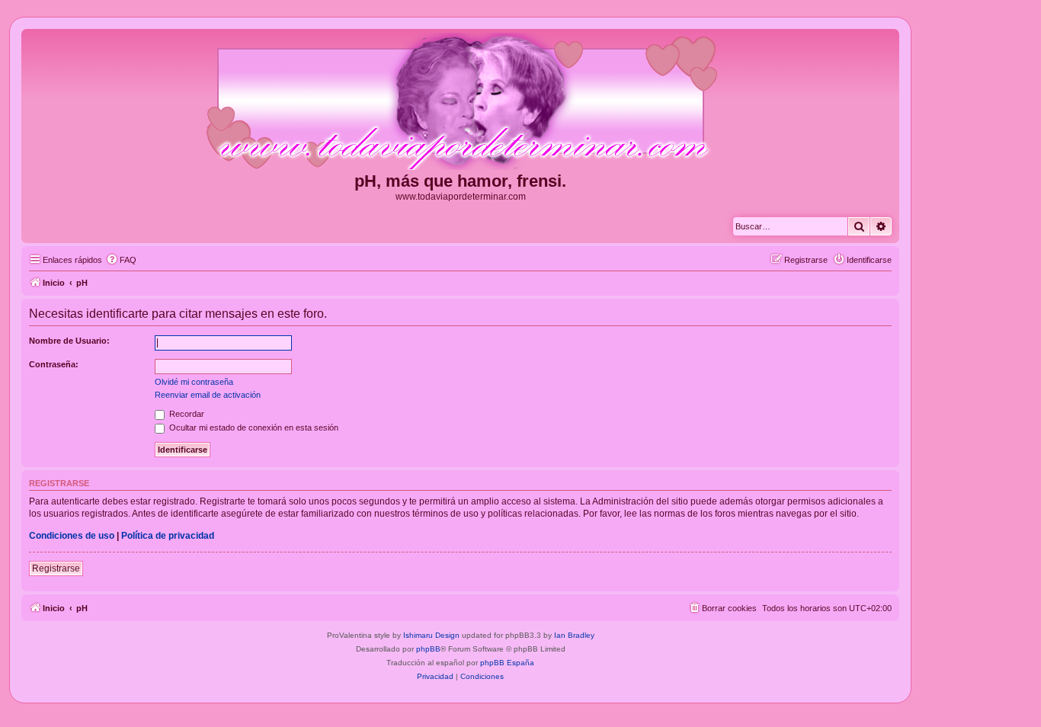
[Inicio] (460, 102)
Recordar (185, 413)
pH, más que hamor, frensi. (460, 181)
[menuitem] (121, 260)
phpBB (428, 649)
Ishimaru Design (431, 635)
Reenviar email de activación (208, 394)
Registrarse (56, 568)
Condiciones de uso (71, 535)
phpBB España (507, 662)
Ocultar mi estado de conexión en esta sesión (252, 427)
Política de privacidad (167, 535)
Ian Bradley (574, 635)
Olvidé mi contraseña (194, 381)
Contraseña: (53, 364)
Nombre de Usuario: (69, 340)
